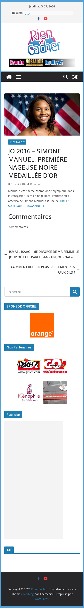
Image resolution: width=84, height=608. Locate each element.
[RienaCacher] (9, 77)
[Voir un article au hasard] (75, 77)
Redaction (35, 184)
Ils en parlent (17, 142)
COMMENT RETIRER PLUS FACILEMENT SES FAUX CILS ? (43, 270)
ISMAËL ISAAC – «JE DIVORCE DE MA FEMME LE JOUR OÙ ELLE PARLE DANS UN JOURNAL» (44, 255)
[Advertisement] (33, 480)
